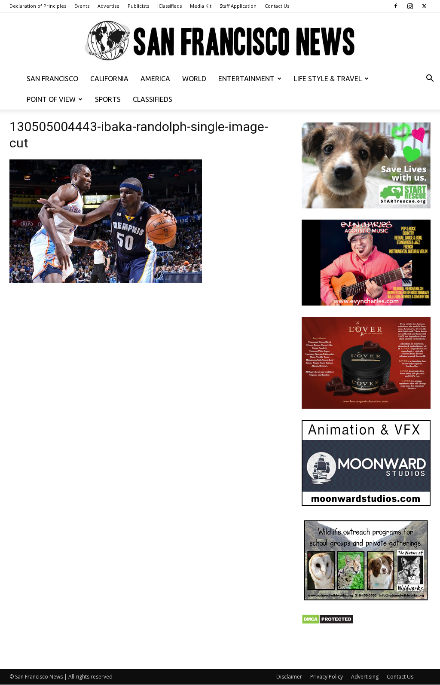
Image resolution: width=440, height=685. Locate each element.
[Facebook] (395, 6)
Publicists (138, 6)
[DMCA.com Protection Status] (328, 622)
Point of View (51, 99)
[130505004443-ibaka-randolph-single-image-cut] (105, 280)
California (109, 79)
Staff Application (238, 6)
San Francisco (52, 79)
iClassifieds (169, 6)
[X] (424, 6)
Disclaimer (289, 676)
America (155, 79)
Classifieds (152, 99)
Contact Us (277, 6)
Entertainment (246, 79)
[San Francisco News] (220, 41)
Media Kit (200, 6)
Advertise (108, 6)
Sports (108, 99)
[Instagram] (409, 6)
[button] (429, 79)
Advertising (365, 676)
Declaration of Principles (37, 6)
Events (81, 6)
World (194, 79)
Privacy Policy (326, 676)
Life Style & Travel (328, 79)
